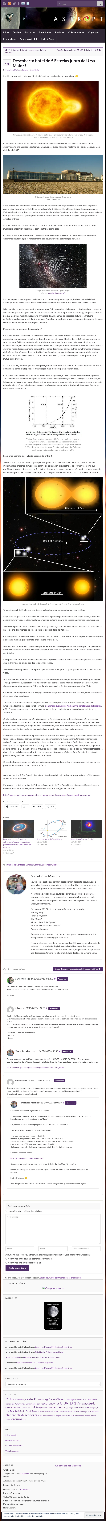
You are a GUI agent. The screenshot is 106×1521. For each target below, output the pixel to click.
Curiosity (83, 1404)
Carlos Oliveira (22, 978)
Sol (74, 1415)
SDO (70, 1415)
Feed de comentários (14, 1445)
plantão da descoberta (21, 1415)
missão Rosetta (48, 1411)
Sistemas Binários (33, 865)
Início (6, 32)
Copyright (93, 32)
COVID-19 (69, 1403)
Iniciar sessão (11, 1435)
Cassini (78, 1400)
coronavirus (51, 1403)
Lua (7, 1411)
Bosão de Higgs (43, 1400)
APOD (14, 1399)
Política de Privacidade (34, 1516)
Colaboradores (76, 32)
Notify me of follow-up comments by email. (30, 1258)
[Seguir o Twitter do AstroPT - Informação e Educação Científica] (14, 3)
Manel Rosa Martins (13, 70)
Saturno (65, 1415)
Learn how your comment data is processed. (60, 1277)
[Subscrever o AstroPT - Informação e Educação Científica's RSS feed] (4, 3)
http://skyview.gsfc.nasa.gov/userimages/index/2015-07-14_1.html (35, 1067)
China (89, 1400)
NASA (56, 1411)
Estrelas (25, 70)
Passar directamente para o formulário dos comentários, (77, 969)
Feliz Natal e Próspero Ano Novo (49, 1352)
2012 (8, 1399)
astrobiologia (21, 1400)
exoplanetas (42, 1408)
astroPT (32, 1399)
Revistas (59, 32)
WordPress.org (11, 1451)
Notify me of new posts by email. (24, 1262)
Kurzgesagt (94, 1408)
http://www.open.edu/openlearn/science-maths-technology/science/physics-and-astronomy (46, 795)
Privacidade (9, 39)
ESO (34, 1407)
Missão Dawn (38, 1411)
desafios (18, 1407)
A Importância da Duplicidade (49, 839)
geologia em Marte (74, 1408)
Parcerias (30, 32)
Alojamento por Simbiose (68, 1465)
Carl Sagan (70, 1399)
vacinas (16, 1419)
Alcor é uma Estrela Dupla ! (82, 839)
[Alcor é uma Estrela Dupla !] (86, 829)
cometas (40, 1404)
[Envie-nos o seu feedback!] (28, 3)
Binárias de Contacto (15, 865)
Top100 (17, 32)
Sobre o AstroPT (28, 39)
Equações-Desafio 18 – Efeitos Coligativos (53, 1347)
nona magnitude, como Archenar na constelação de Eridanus (73, 705)
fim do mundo (56, 1407)
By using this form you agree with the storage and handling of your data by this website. (48, 1254)
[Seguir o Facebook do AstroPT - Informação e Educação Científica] (19, 3)
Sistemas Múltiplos (50, 865)
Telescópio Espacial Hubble (86, 1415)
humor (83, 1408)
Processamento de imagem (52, 1415)
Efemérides (45, 32)
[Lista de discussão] (23, 3)
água (24, 1420)
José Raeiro (24, 1489)
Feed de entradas (12, 1440)
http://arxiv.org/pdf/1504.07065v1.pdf (26, 1158)
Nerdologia (82, 1411)
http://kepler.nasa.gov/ (56, 293)
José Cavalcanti (12, 1357)
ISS (87, 1407)
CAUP (84, 1399)
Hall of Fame (47, 39)
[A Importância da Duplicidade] (52, 829)
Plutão (40, 1415)
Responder (62, 979)
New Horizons (93, 1411)
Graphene (24, 1473)
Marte (14, 1411)
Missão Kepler (34, 70)
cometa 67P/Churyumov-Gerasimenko (21, 1404)
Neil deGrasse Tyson (69, 1411)
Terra (7, 1419)
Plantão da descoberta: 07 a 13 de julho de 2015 (77, 50)
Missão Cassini (25, 1411)
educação (26, 1408)
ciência (94, 1400)
